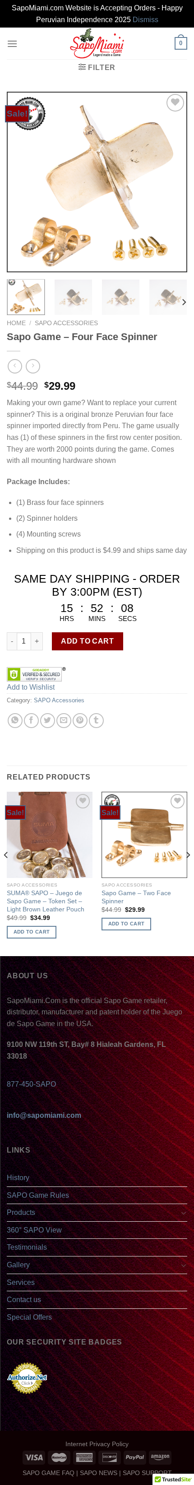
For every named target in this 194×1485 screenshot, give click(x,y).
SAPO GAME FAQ (48, 1472)
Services (21, 1282)
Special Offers (29, 1317)
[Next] (172, 182)
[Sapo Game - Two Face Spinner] (144, 835)
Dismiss (145, 19)
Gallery (18, 1265)
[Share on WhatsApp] (15, 720)
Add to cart (87, 641)
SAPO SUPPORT (147, 1472)
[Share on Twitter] (47, 720)
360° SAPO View (34, 1230)
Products (21, 1212)
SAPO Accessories (66, 323)
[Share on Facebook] (31, 720)
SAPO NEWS (98, 1472)
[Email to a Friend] (63, 720)
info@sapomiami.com (44, 1115)
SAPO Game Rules (38, 1195)
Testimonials (27, 1247)
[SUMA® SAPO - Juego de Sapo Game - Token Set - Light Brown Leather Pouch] (49, 835)
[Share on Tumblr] (96, 720)
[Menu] (12, 44)
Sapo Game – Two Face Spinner (136, 897)
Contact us (24, 1299)
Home (16, 323)
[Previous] (22, 182)
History (18, 1177)
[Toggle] (183, 1212)
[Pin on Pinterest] (80, 720)
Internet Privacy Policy (97, 1444)
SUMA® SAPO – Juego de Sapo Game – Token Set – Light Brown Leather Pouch (45, 901)
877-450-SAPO (31, 1084)
